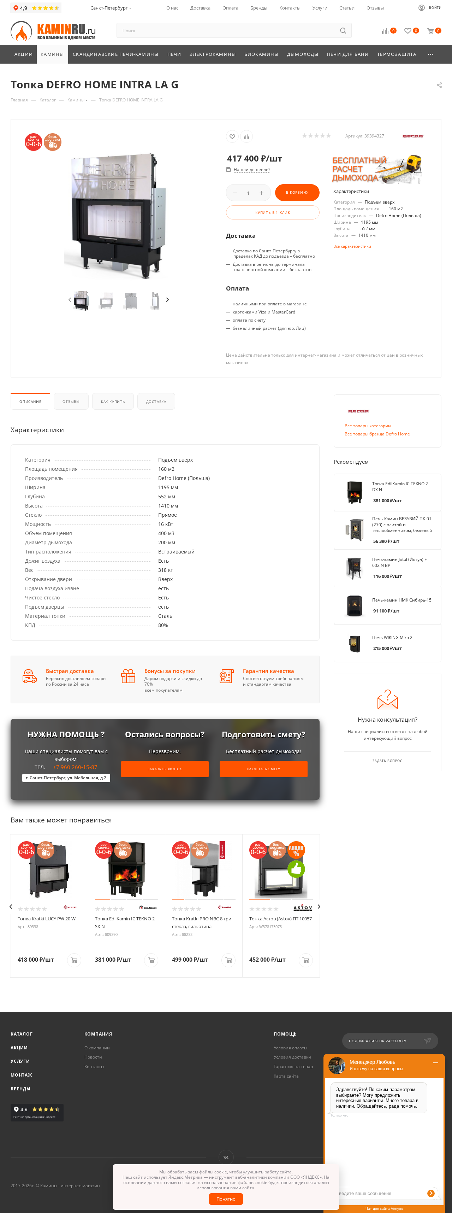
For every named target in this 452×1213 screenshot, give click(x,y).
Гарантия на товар (293, 1066)
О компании (97, 1048)
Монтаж (21, 1075)
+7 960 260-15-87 (66, 772)
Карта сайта (286, 1076)
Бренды (21, 1089)
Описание (30, 401)
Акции (19, 1048)
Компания (98, 1034)
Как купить (113, 401)
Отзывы (71, 401)
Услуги (20, 1061)
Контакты (94, 1066)
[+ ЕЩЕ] (431, 54)
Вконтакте (226, 1157)
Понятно (226, 1199)
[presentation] (69, 300)
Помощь (285, 1034)
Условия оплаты (290, 1048)
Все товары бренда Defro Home (377, 434)
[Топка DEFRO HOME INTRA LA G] (118, 215)
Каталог (22, 1034)
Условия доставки (292, 1057)
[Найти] (343, 30)
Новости (93, 1057)
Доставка (156, 401)
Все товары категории (368, 426)
